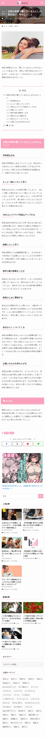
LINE (31, 679)
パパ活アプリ (8, 699)
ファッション (22, 699)
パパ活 (26, 695)
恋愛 (6, 18)
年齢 (13, 715)
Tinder (16, 683)
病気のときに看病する (18, 116)
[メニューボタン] (3, 3)
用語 (5, 723)
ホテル (6, 703)
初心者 (21, 711)
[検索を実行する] (40, 496)
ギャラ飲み (23, 687)
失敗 (30, 711)
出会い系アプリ (9, 711)
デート (34, 687)
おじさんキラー (9, 687)
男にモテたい (16, 723)
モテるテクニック (32, 703)
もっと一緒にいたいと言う (20, 104)
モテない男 (17, 703)
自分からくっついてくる (19, 119)
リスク (28, 707)
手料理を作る (15, 101)
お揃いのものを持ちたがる (20, 122)
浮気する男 (35, 719)
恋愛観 (14, 719)
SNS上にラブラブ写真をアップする (23, 107)
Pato (39, 679)
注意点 (23, 719)
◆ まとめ (10, 125)
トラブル (7, 691)
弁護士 (22, 715)
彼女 (11, 18)
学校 (5, 715)
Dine (14, 679)
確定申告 (7, 727)
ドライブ (18, 691)
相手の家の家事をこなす (19, 113)
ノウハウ (7, 695)
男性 (27, 723)
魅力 (24, 727)
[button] (6, 444)
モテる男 (18, 707)
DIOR (23, 679)
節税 (16, 727)
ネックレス (30, 691)
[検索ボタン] (42, 3)
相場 (35, 723)
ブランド (35, 699)
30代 (5, 679)
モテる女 (7, 707)
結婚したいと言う (16, 110)
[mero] (22, 3)
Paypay (6, 683)
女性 (38, 711)
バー (16, 695)
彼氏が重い (33, 715)
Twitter (25, 683)
